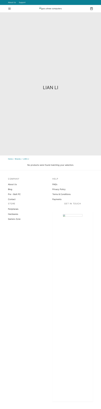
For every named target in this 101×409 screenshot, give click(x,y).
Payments (56, 199)
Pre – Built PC (14, 194)
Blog (10, 189)
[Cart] (91, 8)
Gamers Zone (14, 219)
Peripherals (13, 209)
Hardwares (13, 214)
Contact (12, 199)
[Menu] (9, 8)
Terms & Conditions (61, 194)
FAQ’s (54, 184)
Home (10, 159)
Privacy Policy (59, 189)
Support (22, 2)
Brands (18, 159)
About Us (12, 2)
